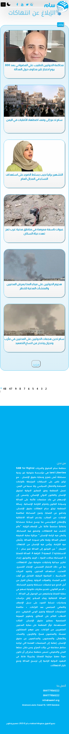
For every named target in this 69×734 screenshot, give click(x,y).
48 (4, 388)
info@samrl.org (50, 700)
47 (10, 388)
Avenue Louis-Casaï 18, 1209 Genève (40, 705)
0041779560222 (51, 690)
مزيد (36, 364)
